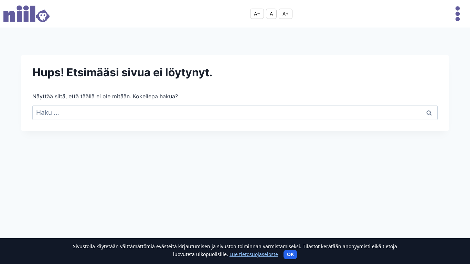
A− (257, 13)
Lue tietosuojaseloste (253, 254)
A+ (285, 13)
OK (290, 254)
